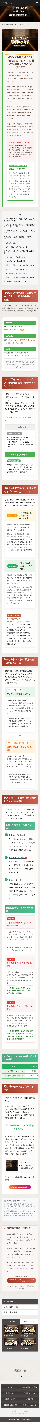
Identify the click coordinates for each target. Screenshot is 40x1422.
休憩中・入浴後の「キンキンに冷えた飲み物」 (21, 265)
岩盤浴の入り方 (10, 1399)
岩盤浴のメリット (29, 1393)
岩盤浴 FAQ (29, 1399)
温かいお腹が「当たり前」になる (16, 247)
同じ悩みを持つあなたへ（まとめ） (15, 281)
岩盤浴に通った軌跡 (10, 1312)
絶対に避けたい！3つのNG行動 (15, 261)
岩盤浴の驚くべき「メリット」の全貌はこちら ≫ (21, 1280)
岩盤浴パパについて (29, 1405)
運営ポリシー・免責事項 (21, 1411)
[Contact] (21, 1377)
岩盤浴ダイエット (10, 1393)
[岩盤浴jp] (12, 3)
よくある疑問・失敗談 (11, 1307)
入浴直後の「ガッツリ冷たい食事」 (17, 273)
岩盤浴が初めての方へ (29, 1387)
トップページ (10, 1387)
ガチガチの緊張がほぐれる (14, 243)
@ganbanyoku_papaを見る (20, 1187)
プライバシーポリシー (21, 1413)
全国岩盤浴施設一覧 (10, 1405)
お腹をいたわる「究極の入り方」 (16, 257)
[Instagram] (18, 1377)
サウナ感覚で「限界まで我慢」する (17, 269)
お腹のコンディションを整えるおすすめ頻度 (20, 277)
